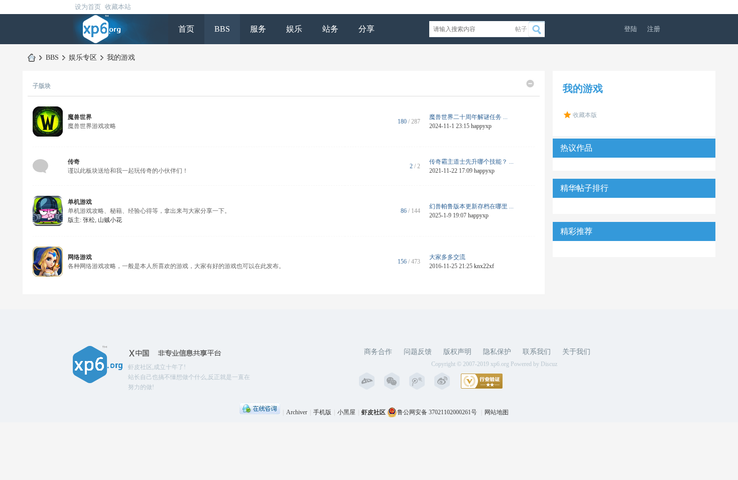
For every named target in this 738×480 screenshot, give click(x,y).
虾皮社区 (373, 412)
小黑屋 (346, 412)
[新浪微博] (444, 381)
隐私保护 (497, 351)
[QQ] (259, 412)
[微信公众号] (394, 381)
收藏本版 (585, 114)
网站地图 (496, 412)
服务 (258, 29)
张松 (89, 219)
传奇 (74, 161)
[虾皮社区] (101, 28)
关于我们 (576, 351)
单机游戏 (80, 201)
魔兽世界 (80, 117)
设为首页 (88, 7)
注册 (653, 29)
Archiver (296, 412)
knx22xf (484, 266)
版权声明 (457, 351)
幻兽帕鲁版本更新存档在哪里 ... (471, 206)
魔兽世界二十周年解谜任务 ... (468, 117)
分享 (366, 29)
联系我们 (537, 351)
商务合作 (378, 351)
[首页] (32, 57)
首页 (186, 29)
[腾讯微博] (419, 381)
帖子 (521, 29)
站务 (330, 29)
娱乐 (294, 29)
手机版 (322, 412)
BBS (222, 29)
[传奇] (40, 165)
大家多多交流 (447, 257)
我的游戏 (121, 57)
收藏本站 (118, 7)
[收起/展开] (530, 84)
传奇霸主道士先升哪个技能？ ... (471, 161)
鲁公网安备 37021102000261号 (437, 412)
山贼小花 (110, 219)
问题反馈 (418, 351)
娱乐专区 (83, 57)
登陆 (630, 29)
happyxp (481, 126)
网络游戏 (80, 257)
